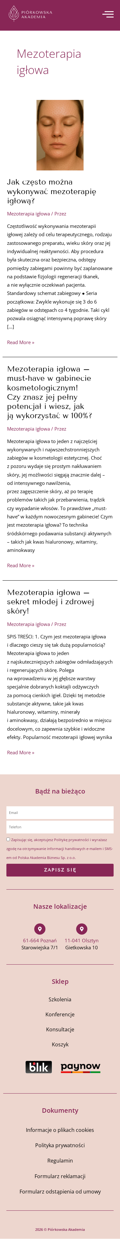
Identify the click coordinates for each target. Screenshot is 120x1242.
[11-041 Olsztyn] (81, 929)
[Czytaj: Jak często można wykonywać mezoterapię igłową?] (60, 134)
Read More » (20, 341)
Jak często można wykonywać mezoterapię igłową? (51, 191)
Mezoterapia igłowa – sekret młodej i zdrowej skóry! (50, 601)
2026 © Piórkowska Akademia (60, 1229)
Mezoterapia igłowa (28, 213)
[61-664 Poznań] (39, 929)
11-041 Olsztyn (82, 940)
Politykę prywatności (71, 839)
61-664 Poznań (40, 940)
